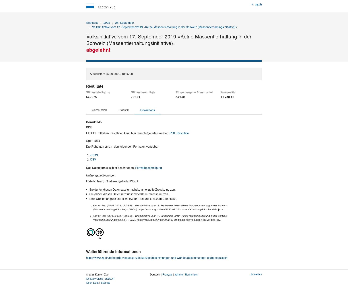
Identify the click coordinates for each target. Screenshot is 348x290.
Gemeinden (99, 110)
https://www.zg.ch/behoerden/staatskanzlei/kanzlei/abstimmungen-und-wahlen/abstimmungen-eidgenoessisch (156, 258)
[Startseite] (100, 6)
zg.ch (258, 4)
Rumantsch (191, 274)
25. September (124, 22)
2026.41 (110, 278)
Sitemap (105, 282)
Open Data (92, 282)
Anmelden (256, 274)
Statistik (124, 110)
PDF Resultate (179, 133)
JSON (94, 155)
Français (167, 274)
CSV (93, 159)
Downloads (147, 110)
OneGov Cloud (94, 278)
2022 (106, 22)
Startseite (92, 22)
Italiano (179, 274)
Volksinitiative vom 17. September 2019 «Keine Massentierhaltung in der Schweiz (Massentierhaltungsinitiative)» (164, 27)
